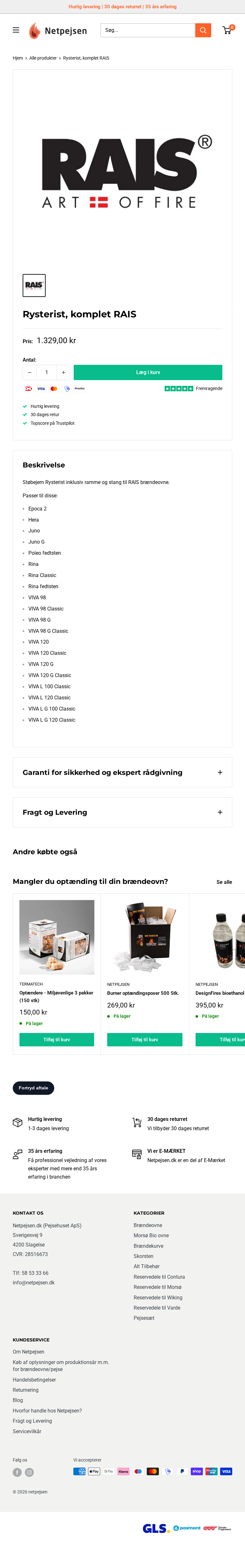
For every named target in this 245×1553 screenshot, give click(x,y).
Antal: (29, 360)
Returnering (26, 1390)
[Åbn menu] (16, 30)
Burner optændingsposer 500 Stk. (143, 993)
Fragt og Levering (32, 1421)
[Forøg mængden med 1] (63, 372)
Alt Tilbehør (147, 1266)
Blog (18, 1400)
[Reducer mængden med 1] (29, 372)
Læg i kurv (148, 372)
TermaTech (31, 984)
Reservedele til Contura (159, 1277)
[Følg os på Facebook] (17, 1472)
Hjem (18, 58)
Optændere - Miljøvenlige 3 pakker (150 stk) (56, 996)
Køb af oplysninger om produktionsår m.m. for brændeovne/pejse (61, 1365)
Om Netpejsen (28, 1352)
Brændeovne (148, 1225)
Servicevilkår (27, 1431)
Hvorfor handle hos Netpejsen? (47, 1411)
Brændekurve (148, 1246)
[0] (227, 30)
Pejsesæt (144, 1318)
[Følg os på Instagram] (29, 1472)
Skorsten (143, 1256)
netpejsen (118, 984)
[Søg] (203, 30)
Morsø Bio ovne (151, 1235)
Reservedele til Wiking (158, 1298)
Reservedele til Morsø (158, 1287)
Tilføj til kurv (56, 1040)
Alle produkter (43, 58)
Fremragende (209, 388)
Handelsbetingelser (34, 1380)
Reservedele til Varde (157, 1308)
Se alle (225, 882)
